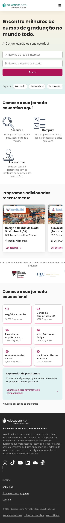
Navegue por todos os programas (20, 403)
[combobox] (33, 54)
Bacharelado (37, 86)
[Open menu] (59, 5)
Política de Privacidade (34, 515)
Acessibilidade (52, 515)
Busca (32, 72)
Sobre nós (8, 486)
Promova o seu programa (16, 493)
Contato (7, 499)
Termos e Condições (12, 515)
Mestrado (20, 86)
